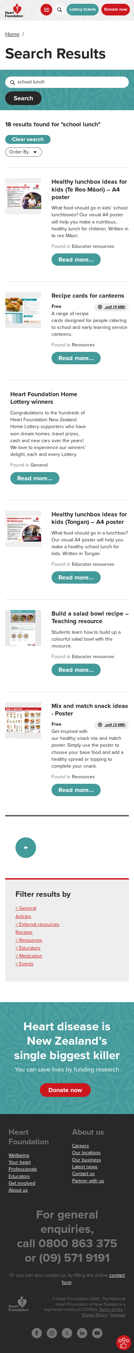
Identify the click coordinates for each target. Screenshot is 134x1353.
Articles (23, 916)
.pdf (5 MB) (114, 307)
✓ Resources (28, 940)
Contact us (83, 1174)
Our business (86, 1160)
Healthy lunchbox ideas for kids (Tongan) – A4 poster (89, 518)
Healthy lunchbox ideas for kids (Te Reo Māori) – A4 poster (89, 189)
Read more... (76, 259)
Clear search (28, 139)
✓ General (25, 908)
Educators (19, 1176)
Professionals (23, 1169)
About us (18, 1190)
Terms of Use (111, 1309)
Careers (80, 1146)
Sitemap (117, 1315)
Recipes (24, 932)
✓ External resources (37, 924)
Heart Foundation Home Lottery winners (43, 397)
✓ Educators (28, 948)
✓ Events (24, 964)
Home (12, 34)
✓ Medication (28, 956)
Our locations (86, 1153)
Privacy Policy (94, 1315)
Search (23, 98)
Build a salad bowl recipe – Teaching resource (90, 617)
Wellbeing (19, 1155)
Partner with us (88, 1181)
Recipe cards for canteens (88, 295)
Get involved (22, 1183)
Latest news (85, 1167)
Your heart (20, 1162)
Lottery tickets (82, 9)
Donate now (115, 9)
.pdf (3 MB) (114, 724)
